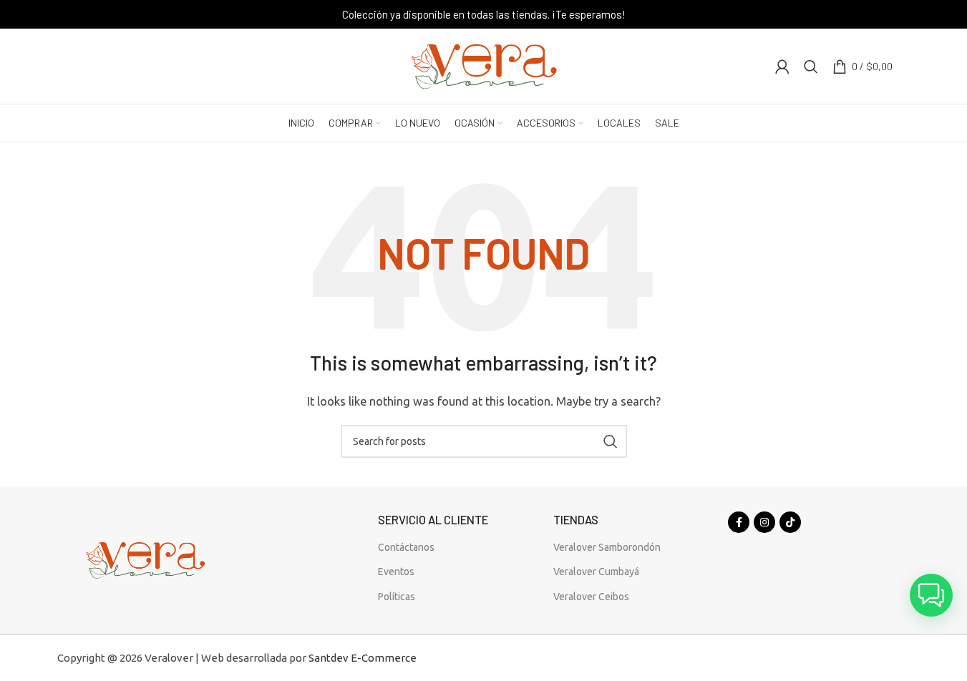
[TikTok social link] (790, 522)
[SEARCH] (610, 441)
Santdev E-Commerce (362, 658)
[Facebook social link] (738, 522)
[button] (931, 595)
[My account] (782, 66)
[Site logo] (484, 65)
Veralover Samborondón (607, 547)
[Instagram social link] (764, 522)
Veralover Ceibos (591, 596)
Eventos (396, 571)
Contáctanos (406, 547)
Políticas (396, 596)
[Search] (811, 66)
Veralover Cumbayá (596, 571)
